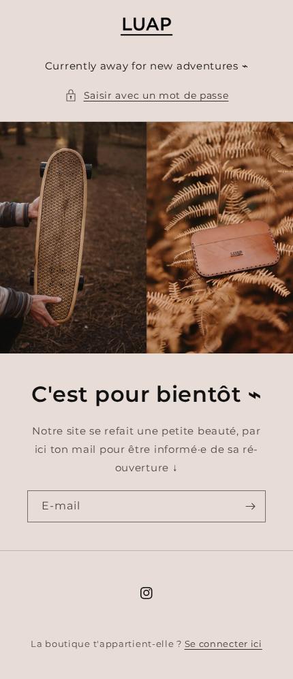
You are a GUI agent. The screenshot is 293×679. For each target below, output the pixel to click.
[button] (147, 95)
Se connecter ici (223, 643)
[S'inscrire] (250, 506)
